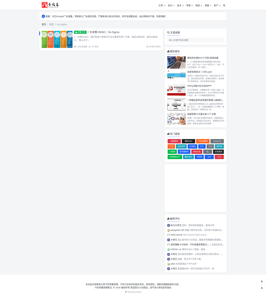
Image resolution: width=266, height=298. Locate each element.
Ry (208, 151)
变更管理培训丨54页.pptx (199, 71)
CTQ (210, 146)
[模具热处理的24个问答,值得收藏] (176, 62)
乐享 (161, 5)
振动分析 (197, 151)
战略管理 (174, 141)
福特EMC (188, 141)
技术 (179, 5)
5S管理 (172, 151)
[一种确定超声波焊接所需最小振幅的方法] (176, 105)
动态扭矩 (181, 146)
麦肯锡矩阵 (184, 151)
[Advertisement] (195, 188)
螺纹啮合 (188, 157)
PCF (202, 146)
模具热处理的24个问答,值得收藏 (202, 57)
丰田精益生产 (174, 157)
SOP (209, 157)
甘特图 (199, 157)
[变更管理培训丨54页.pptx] (176, 76)
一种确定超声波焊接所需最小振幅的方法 (206, 100)
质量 (207, 5)
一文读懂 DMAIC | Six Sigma (103, 32)
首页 (44, 24)
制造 (197, 5)
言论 (170, 5)
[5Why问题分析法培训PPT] (176, 90)
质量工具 (81, 32)
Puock (138, 292)
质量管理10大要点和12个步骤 (201, 114)
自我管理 (218, 151)
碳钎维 (219, 146)
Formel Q (217, 141)
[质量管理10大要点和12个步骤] (176, 119)
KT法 (171, 146)
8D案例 (192, 146)
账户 (216, 5)
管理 (188, 5)
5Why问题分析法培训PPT (199, 85)
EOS (219, 157)
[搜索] (224, 5)
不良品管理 (203, 141)
